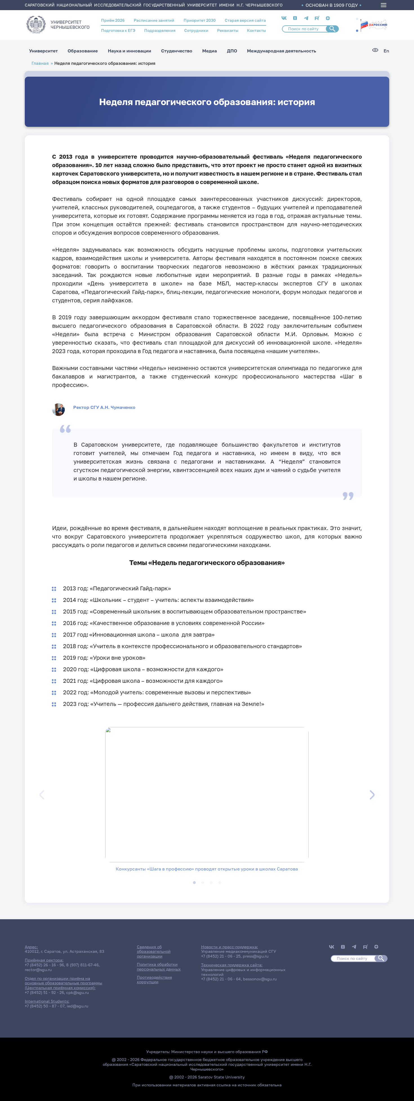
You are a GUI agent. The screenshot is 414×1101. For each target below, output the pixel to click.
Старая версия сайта (245, 20)
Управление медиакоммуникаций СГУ (238, 951)
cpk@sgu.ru (77, 992)
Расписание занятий (154, 20)
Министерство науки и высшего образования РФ (219, 1051)
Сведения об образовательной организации (154, 951)
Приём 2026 (113, 20)
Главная (40, 63)
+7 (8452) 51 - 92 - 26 (44, 992)
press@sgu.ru (255, 956)
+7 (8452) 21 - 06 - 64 (221, 978)
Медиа (209, 51)
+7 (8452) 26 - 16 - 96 (44, 964)
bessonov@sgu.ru (260, 978)
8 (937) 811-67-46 (82, 964)
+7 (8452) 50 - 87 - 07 (44, 1005)
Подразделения (159, 30)
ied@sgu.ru (77, 1005)
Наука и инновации (129, 51)
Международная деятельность (281, 51)
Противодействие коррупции (154, 979)
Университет (43, 51)
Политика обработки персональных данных (159, 966)
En (386, 51)
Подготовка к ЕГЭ (118, 30)
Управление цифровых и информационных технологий (243, 972)
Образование (83, 51)
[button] (357, 19)
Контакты (256, 30)
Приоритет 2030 (200, 20)
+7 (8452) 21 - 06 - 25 (221, 956)
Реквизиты (227, 30)
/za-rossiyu (374, 25)
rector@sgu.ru (38, 969)
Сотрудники (196, 30)
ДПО (232, 51)
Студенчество (176, 51)
